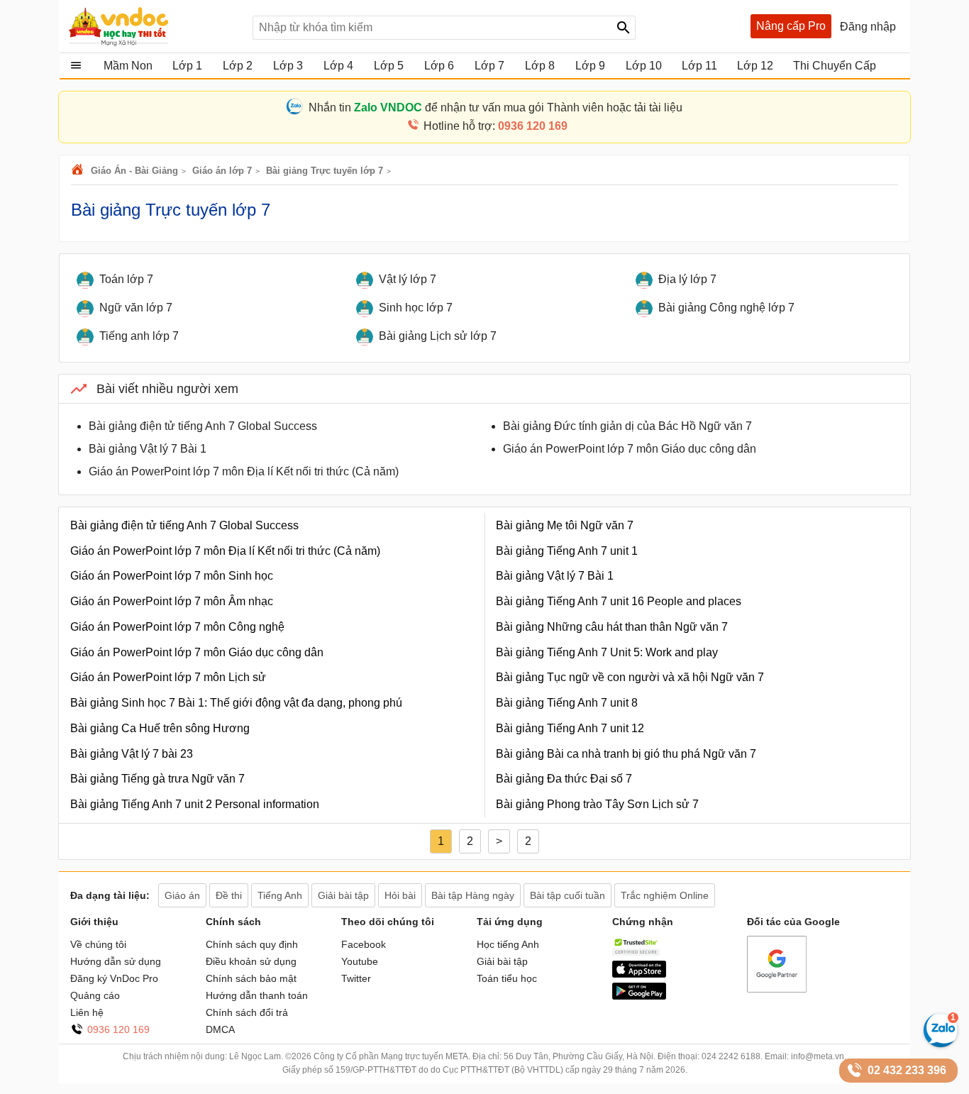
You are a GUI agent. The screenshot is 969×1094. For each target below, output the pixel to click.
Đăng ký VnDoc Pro (114, 978)
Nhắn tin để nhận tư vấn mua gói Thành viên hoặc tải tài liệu (495, 107)
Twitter (356, 978)
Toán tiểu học (507, 978)
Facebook (363, 944)
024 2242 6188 (731, 1056)
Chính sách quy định (252, 944)
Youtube (359, 961)
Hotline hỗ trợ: (495, 126)
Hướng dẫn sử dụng (115, 961)
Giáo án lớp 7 (222, 170)
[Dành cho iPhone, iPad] (639, 974)
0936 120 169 (118, 1029)
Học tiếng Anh (508, 944)
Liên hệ (87, 1012)
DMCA (220, 1029)
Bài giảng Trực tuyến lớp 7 (324, 170)
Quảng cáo (95, 995)
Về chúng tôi (98, 944)
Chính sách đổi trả (247, 1012)
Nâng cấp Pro (791, 26)
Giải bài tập (502, 961)
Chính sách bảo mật (251, 978)
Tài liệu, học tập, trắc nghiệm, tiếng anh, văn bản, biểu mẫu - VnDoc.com (153, 26)
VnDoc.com (79, 170)
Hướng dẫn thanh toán (257, 995)
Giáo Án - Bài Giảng (134, 170)
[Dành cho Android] (639, 996)
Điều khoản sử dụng (251, 961)
